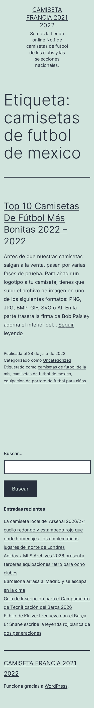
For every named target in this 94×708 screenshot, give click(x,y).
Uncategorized (57, 360)
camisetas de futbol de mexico (42, 373)
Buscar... (13, 453)
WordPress (56, 686)
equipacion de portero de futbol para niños (45, 380)
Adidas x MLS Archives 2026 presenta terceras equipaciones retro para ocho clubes (44, 564)
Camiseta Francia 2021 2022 (47, 17)
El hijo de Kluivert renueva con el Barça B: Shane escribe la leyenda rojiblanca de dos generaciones (47, 624)
